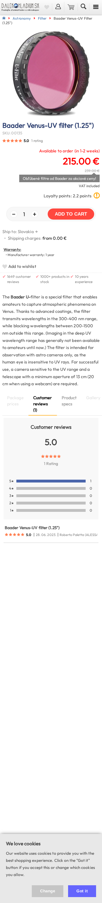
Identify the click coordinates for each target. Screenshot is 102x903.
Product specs (69, 401)
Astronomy (22, 18)
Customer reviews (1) (42, 404)
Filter (42, 18)
